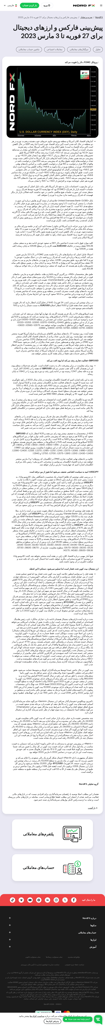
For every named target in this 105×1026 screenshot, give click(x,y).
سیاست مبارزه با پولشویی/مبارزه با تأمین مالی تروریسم (40, 965)
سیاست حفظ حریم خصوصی (74, 965)
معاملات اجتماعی (54, 49)
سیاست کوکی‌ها (37, 1016)
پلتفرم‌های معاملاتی (38, 834)
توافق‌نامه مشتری (74, 957)
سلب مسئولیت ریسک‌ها (54, 957)
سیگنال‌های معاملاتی (79, 49)
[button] (101, 5)
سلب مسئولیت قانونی (32, 957)
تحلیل (97, 49)
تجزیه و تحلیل (86, 17)
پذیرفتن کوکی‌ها (52, 1021)
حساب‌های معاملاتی (38, 867)
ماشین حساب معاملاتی (29, 49)
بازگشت (91, 808)
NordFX (99, 17)
